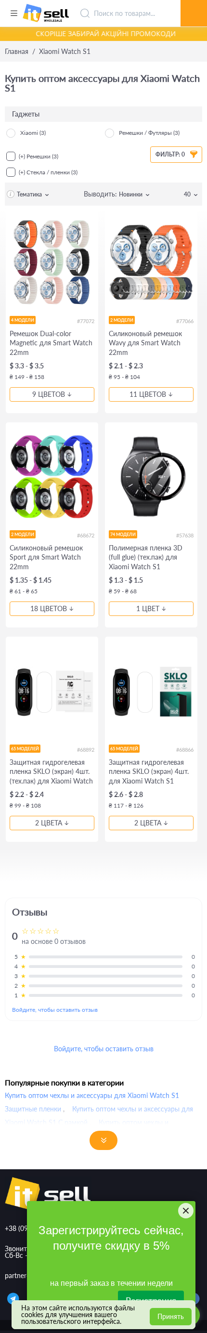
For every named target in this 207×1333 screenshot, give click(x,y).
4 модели (22, 320)
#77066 (185, 321)
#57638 (185, 535)
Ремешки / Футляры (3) (149, 132)
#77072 (85, 321)
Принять (170, 1316)
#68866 (185, 749)
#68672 (85, 535)
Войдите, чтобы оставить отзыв (55, 1009)
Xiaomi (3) (33, 132)
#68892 (85, 749)
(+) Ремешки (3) (38, 156)
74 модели (123, 534)
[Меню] (14, 13)
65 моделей (25, 748)
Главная (16, 51)
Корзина (193, 2)
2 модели (121, 320)
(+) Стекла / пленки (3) (48, 172)
